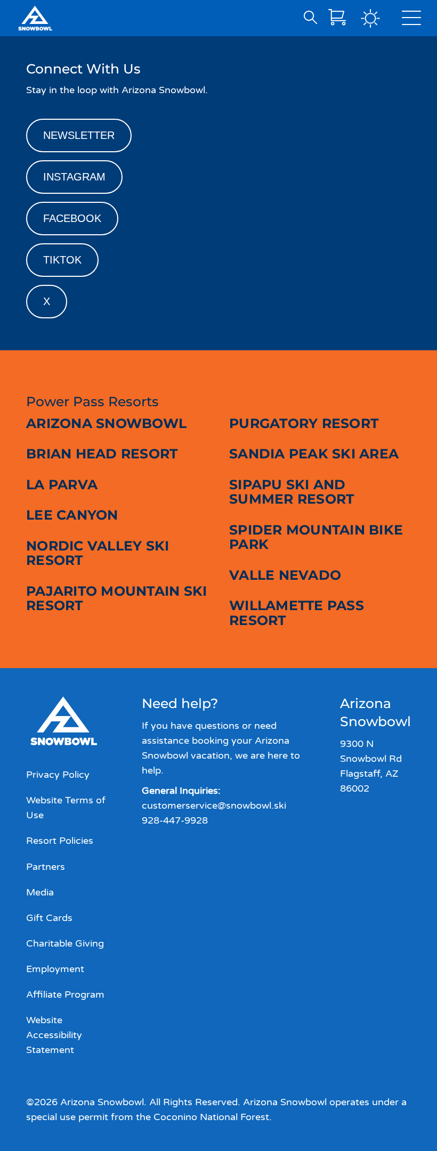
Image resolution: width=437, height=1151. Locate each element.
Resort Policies (59, 840)
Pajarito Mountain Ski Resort (116, 598)
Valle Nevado (285, 575)
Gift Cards (49, 918)
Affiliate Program (65, 994)
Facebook (72, 218)
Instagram (74, 177)
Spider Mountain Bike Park (316, 537)
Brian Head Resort (101, 454)
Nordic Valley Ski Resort (97, 553)
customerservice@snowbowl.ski (214, 805)
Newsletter (79, 135)
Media (40, 892)
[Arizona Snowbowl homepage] (35, 18)
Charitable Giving (65, 943)
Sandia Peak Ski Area (314, 454)
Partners (45, 867)
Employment (55, 969)
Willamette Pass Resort (296, 612)
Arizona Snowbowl (106, 423)
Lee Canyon (72, 515)
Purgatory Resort (303, 423)
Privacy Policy (58, 774)
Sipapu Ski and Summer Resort (291, 491)
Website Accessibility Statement (54, 1035)
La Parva (62, 484)
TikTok (62, 260)
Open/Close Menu (411, 20)
